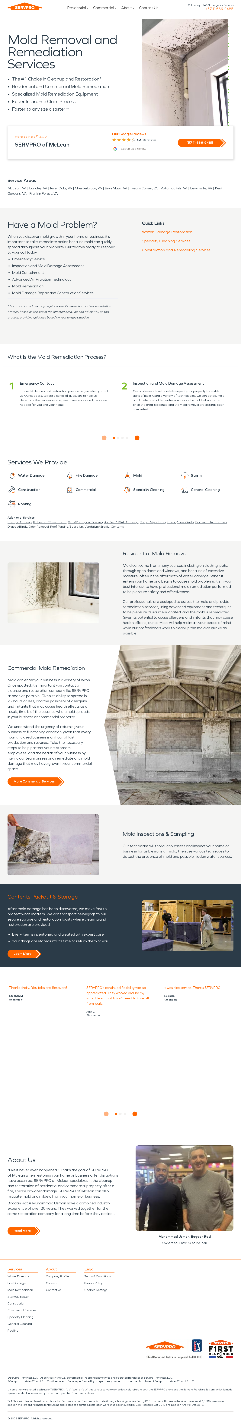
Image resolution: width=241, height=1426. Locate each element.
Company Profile (57, 1276)
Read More (22, 1231)
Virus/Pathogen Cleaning (85, 522)
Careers (51, 1283)
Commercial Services (22, 1310)
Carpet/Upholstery (153, 522)
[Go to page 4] (127, 438)
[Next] (137, 438)
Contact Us (148, 7)
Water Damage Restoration (167, 231)
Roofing (13, 1330)
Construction (16, 1303)
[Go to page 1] (114, 438)
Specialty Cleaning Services (166, 241)
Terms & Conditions (97, 1276)
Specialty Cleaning (20, 1317)
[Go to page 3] (122, 438)
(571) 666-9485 (219, 9)
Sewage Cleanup (20, 522)
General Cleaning (20, 1324)
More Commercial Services (34, 781)
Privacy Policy (93, 1283)
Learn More (22, 954)
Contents (117, 526)
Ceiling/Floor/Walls (180, 522)
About (126, 8)
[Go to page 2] (118, 438)
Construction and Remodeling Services (176, 250)
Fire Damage (17, 1283)
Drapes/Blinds (17, 526)
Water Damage (18, 1276)
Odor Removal (39, 526)
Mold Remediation (20, 1290)
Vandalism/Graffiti (97, 526)
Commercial (103, 8)
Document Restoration (211, 522)
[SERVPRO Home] (25, 6)
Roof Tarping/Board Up (66, 526)
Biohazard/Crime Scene (49, 522)
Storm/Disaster (18, 1296)
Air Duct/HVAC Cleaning (121, 522)
